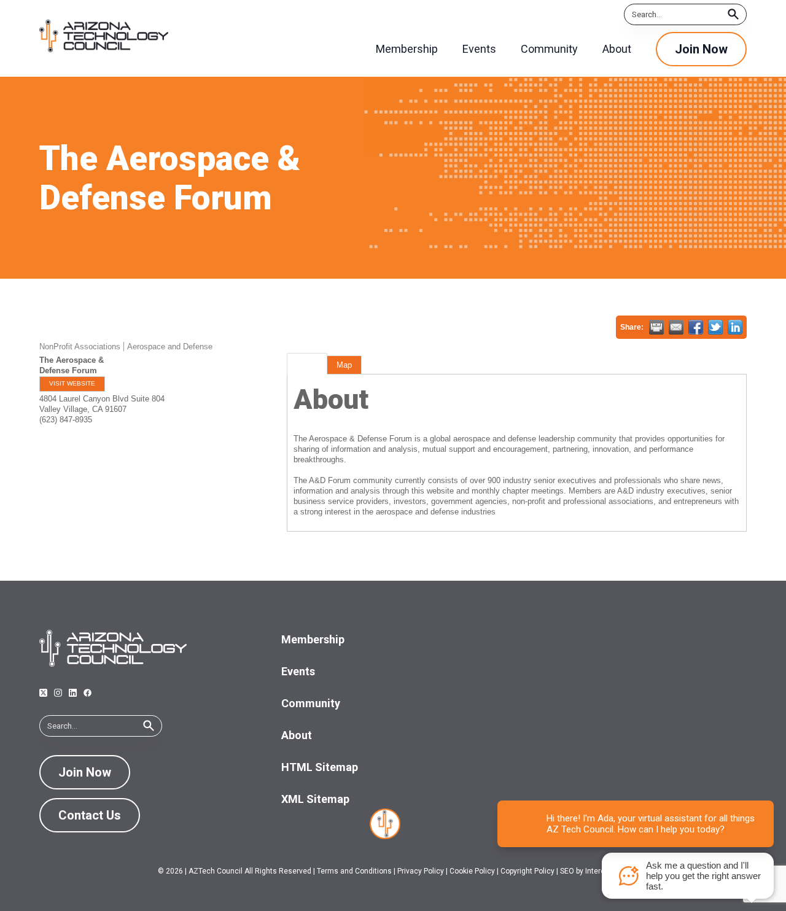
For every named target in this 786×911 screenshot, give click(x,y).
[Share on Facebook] (695, 327)
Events (298, 671)
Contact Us (89, 815)
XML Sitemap (315, 799)
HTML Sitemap (319, 767)
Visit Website (72, 383)
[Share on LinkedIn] (735, 327)
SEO (567, 871)
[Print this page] (656, 327)
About (307, 365)
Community (310, 703)
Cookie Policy (472, 871)
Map (344, 365)
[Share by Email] (676, 327)
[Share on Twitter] (715, 327)
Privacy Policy (420, 871)
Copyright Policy (527, 871)
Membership (312, 639)
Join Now (701, 49)
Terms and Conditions (354, 871)
